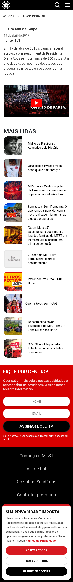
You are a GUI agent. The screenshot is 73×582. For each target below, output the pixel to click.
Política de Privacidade (40, 540)
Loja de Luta (36, 468)
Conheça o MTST (36, 455)
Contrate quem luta (36, 494)
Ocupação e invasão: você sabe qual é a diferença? (45, 168)
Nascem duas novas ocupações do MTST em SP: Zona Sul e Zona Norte (46, 326)
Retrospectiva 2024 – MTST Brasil (46, 281)
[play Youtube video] (36, 103)
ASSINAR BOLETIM (36, 426)
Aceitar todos (36, 550)
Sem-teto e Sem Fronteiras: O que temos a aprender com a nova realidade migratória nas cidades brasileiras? (47, 213)
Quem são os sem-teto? (41, 303)
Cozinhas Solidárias (36, 481)
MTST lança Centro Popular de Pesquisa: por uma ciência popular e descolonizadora (47, 190)
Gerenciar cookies (36, 571)
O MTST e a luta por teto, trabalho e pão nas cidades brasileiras (45, 348)
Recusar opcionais (36, 560)
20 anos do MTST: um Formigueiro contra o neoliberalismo (42, 259)
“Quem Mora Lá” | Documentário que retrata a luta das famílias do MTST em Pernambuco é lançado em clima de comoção (47, 235)
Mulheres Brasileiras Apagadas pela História (43, 145)
